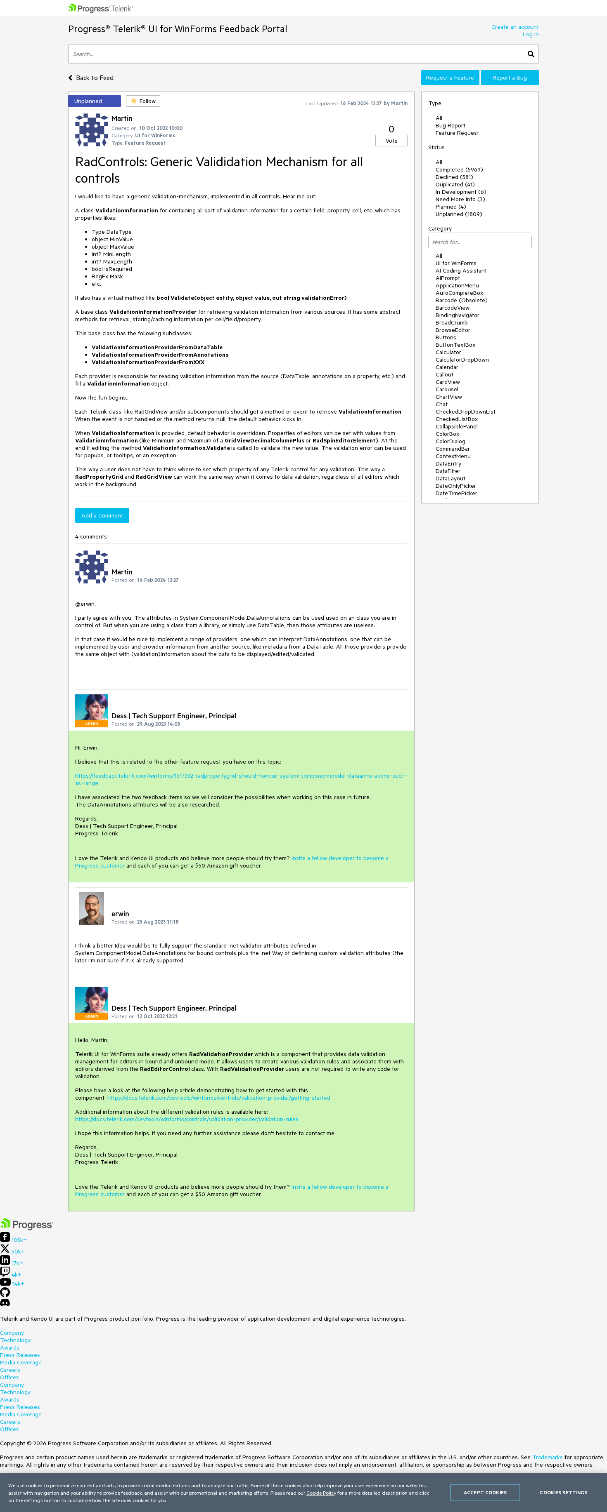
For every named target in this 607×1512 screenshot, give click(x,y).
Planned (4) (451, 206)
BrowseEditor (453, 330)
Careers (10, 1369)
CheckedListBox (457, 419)
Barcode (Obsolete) (462, 300)
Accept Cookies (485, 1492)
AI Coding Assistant (461, 270)
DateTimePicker (456, 493)
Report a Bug (510, 77)
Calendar (447, 367)
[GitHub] (5, 1295)
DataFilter (448, 471)
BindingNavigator (457, 315)
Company (12, 1332)
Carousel (447, 389)
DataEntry (448, 463)
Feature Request (457, 132)
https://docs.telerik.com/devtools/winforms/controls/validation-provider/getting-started (218, 1097)
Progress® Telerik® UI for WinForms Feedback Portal (177, 29)
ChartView (449, 396)
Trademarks (547, 1457)
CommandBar (453, 448)
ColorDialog (450, 441)
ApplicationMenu (457, 285)
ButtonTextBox (455, 344)
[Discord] (5, 1304)
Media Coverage (21, 1362)
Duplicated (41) (455, 184)
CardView (448, 382)
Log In (531, 34)
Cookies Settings (563, 1492)
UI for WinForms (456, 263)
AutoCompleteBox (459, 292)
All (439, 118)
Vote (392, 140)
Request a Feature (450, 77)
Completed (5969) (459, 169)
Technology (15, 1340)
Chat (442, 404)
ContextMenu (453, 456)
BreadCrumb (452, 322)
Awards (9, 1347)
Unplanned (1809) (459, 214)
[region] (303, 1492)
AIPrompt (448, 278)
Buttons (446, 337)
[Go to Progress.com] (27, 1228)
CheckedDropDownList (466, 411)
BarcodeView (452, 307)
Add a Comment (102, 515)
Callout (444, 374)
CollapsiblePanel (457, 426)
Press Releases (20, 1355)
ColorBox (447, 433)
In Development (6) (461, 191)
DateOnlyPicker (456, 485)
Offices (9, 1377)
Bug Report (450, 125)
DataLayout (450, 478)
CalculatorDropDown (462, 359)
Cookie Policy (321, 1492)
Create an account (515, 27)
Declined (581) (454, 177)
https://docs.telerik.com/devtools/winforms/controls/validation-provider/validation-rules (187, 1119)
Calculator (448, 352)
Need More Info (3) (460, 199)
